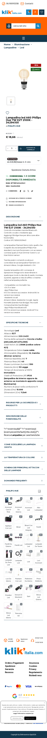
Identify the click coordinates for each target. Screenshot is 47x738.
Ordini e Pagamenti (14, 663)
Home (7, 44)
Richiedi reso (35, 675)
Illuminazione (22, 44)
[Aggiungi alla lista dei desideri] (7, 113)
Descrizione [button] (13, 217)
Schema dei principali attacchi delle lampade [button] (21, 469)
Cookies (33, 666)
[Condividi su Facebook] (20, 191)
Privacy (32, 669)
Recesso (9, 672)
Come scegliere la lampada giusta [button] (20, 445)
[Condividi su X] (28, 191)
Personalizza (17, 718)
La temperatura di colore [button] (19, 457)
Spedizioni (10, 666)
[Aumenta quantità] (15, 148)
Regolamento (35, 672)
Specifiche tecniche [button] (17, 322)
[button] (8, 26)
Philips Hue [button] (12, 491)
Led (22, 47)
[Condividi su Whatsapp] (24, 191)
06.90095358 (38, 723)
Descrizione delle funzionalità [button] (16, 417)
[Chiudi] (39, 491)
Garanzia (9, 669)
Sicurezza (34, 663)
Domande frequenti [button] (15, 480)
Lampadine (10, 47)
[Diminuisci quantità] (7, 148)
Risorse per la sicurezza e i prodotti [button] (21, 404)
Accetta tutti (30, 718)
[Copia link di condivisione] (32, 191)
